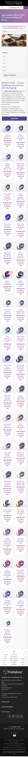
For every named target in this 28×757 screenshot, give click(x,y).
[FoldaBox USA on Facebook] (9, 717)
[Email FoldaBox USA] (21, 717)
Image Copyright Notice (10, 752)
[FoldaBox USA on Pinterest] (13, 717)
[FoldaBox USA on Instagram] (17, 717)
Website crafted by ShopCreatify (14, 729)
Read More (14, 118)
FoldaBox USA (16, 727)
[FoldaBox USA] (14, 7)
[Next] (25, 658)
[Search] (21, 7)
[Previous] (3, 658)
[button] (7, 141)
